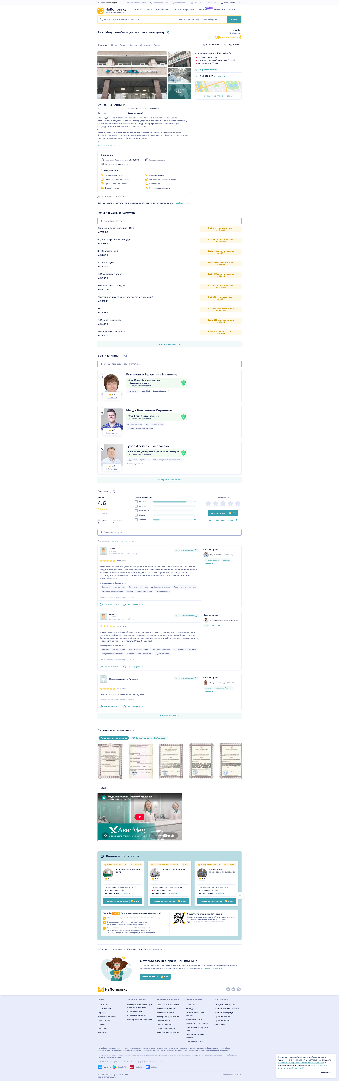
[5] (107, 509)
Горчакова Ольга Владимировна (223, 555)
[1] (98, 509)
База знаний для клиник (168, 1032)
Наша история (104, 1009)
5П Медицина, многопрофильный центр (222, 870)
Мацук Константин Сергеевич (149, 410)
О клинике (190, 1005)
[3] (103, 509)
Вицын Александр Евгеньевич (223, 683)
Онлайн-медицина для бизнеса (196, 1035)
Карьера (102, 1013)
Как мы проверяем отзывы (221, 520)
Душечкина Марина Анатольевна (224, 620)
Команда (190, 1009)
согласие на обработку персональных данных (301, 1062)
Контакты (102, 1032)
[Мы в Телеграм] (228, 989)
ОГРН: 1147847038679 (107, 1077)
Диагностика (162, 9)
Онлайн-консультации (184, 9)
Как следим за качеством (197, 1023)
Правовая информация (231, 1075)
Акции (232, 9)
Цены (114, 45)
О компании (103, 1005)
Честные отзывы (134, 1012)
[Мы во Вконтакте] (233, 989)
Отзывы (133, 45)
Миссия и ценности (107, 1017)
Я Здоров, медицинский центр (127, 870)
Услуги (148, 9)
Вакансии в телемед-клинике (195, 1014)
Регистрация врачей (166, 1013)
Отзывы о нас (104, 1021)
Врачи (138, 9)
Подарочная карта (194, 1041)
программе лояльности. (211, 968)
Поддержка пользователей (139, 1019)
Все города (220, 1024)
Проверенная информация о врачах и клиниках (139, 1006)
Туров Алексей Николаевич (148, 446)
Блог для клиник (164, 1021)
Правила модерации (166, 1028)
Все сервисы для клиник (168, 1017)
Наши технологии (194, 1019)
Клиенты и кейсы (164, 1024)
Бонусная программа (136, 1016)
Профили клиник (223, 1021)
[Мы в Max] (239, 989)
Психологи (219, 9)
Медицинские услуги (224, 1013)
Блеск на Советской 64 (174, 869)
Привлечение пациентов (168, 1005)
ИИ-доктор (204, 9)
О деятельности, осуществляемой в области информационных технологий (130, 1062)
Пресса (101, 1024)
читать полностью (108, 579)
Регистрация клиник (166, 1009)
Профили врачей (222, 1017)
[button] (137, 19)
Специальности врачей (225, 1005)
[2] (101, 509)
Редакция (102, 1028)
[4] (105, 509)
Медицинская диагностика (227, 1009)
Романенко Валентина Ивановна (151, 374)
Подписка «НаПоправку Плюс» (197, 1028)
